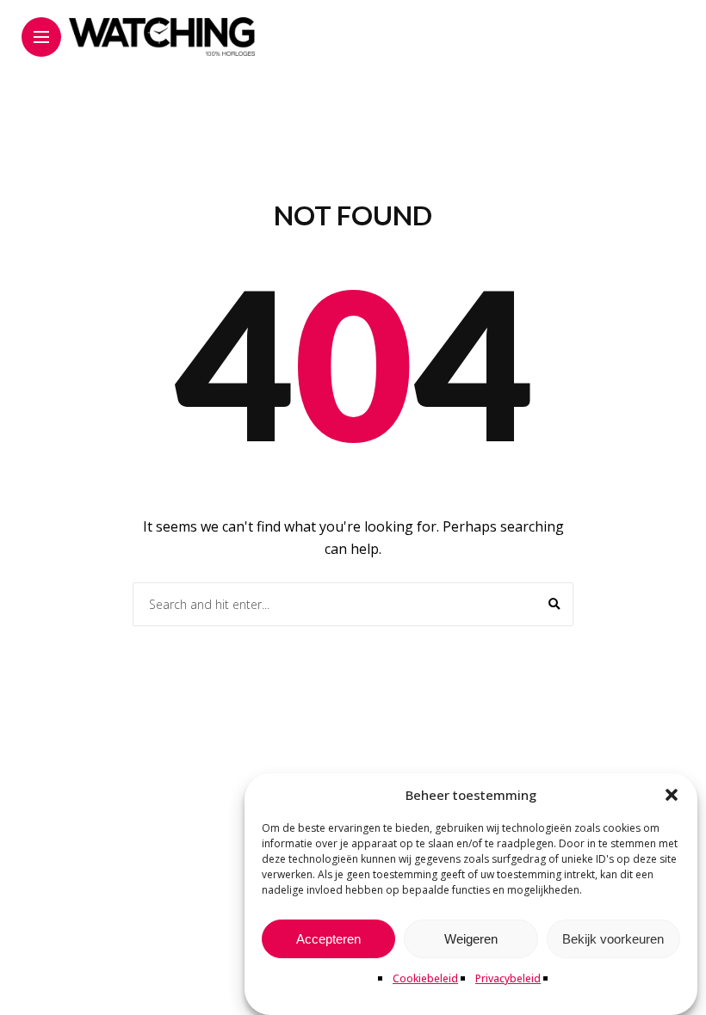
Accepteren (328, 939)
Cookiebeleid (425, 978)
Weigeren (471, 939)
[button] (671, 794)
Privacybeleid (508, 978)
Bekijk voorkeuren (613, 939)
